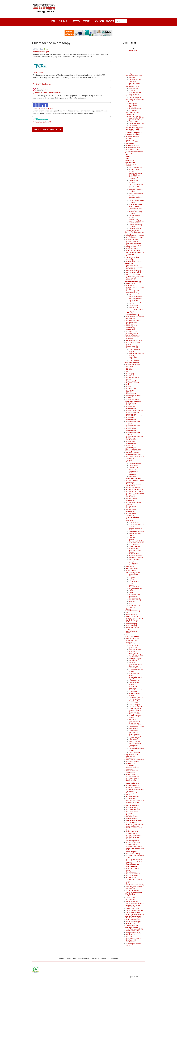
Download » (133, 51)
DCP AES (132, 90)
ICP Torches (133, 111)
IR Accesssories (131, 285)
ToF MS (128, 397)
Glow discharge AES (135, 92)
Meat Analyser (133, 651)
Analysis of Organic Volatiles (135, 716)
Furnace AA (132, 81)
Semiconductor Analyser (134, 683)
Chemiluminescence (132, 331)
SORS (128, 633)
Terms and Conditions (109, 958)
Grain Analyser (133, 666)
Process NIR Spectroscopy (135, 493)
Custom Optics (134, 581)
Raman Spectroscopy (132, 611)
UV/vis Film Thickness (133, 907)
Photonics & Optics (132, 517)
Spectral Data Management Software (136, 220)
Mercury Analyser (134, 741)
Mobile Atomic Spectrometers (131, 404)
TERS (128, 635)
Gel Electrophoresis (132, 837)
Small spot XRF (131, 940)
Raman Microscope (132, 627)
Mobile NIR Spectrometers (135, 416)
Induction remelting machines (132, 803)
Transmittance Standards (134, 151)
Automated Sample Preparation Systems (133, 786)
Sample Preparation (132, 784)
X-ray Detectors (134, 565)
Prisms (131, 603)
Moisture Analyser (135, 668)
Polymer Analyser (134, 699)
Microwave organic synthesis (132, 812)
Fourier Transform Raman (135, 618)
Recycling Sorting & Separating (135, 678)
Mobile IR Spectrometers (134, 410)
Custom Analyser (134, 734)
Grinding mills (130, 798)
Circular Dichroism (132, 462)
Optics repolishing (135, 600)
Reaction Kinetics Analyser (134, 674)
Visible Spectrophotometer (135, 914)
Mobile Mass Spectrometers (131, 407)
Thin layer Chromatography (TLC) (135, 856)
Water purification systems (135, 824)
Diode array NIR (134, 305)
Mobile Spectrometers (133, 401)
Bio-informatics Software (134, 170)
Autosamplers (130, 791)
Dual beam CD (133, 465)
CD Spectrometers (135, 464)
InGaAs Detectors (135, 546)
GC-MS (128, 372)
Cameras (129, 519)
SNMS (128, 883)
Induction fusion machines (135, 800)
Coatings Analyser (135, 721)
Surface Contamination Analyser (136, 750)
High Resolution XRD (133, 920)
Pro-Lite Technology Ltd (42, 84)
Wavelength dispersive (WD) (133, 944)
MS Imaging (130, 374)
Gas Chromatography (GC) (135, 848)
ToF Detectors (133, 563)
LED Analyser (133, 657)
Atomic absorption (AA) (134, 76)
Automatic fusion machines (135, 789)
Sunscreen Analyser (135, 743)
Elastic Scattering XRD (133, 918)
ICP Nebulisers (133, 105)
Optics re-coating (134, 598)
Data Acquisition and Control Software (135, 174)
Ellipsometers (130, 756)
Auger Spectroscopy (133, 868)
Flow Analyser (133, 730)
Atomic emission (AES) (133, 87)
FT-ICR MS (129, 370)
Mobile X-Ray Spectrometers (131, 439)
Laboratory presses (132, 806)
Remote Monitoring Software (135, 213)
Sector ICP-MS (133, 122)
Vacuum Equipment (132, 782)
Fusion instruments (132, 796)
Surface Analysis (131, 866)
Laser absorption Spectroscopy (131, 323)
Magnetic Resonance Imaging (133, 343)
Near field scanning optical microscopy (135, 253)
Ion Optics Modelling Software (135, 190)
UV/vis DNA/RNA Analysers (135, 903)
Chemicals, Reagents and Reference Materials (134, 133)
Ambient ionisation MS (133, 364)
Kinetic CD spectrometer (133, 470)
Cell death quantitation (136, 644)
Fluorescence (129, 263)
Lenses (131, 591)
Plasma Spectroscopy (133, 451)
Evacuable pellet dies (133, 793)
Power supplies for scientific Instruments (133, 775)
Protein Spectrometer (136, 690)
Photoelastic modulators (133, 474)
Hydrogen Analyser (135, 659)
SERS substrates (131, 631)
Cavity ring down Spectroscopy (131, 327)
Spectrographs (131, 780)
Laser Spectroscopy (132, 315)
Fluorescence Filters (132, 265)
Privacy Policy (83, 958)
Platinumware (130, 815)
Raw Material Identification (133, 687)
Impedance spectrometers (135, 760)
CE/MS (128, 368)
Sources (129, 609)
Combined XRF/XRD (132, 931)
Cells (130, 576)
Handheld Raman (132, 620)
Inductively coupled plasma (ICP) (135, 100)
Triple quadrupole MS (133, 399)
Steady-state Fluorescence (135, 276)
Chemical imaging (132, 241)
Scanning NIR (133, 300)
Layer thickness (131, 872)
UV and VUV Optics (135, 605)
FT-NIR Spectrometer (136, 309)
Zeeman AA (133, 85)
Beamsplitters (133, 574)
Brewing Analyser (134, 714)
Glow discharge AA (135, 83)
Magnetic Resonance (132, 335)
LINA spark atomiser (133, 874)
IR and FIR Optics (134, 587)
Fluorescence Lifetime (133, 272)
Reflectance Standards (133, 149)
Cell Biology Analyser (136, 706)
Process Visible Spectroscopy (131, 510)
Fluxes (128, 795)
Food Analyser (133, 703)
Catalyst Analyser (134, 705)
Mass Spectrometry (132, 362)
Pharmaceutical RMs (133, 147)
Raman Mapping (131, 625)
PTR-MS (129, 392)
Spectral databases (132, 230)
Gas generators (131, 758)
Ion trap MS (130, 375)
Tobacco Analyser (135, 752)
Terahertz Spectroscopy (134, 892)
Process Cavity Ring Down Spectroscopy (135, 481)
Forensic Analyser (134, 701)
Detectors (129, 521)
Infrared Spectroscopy (133, 282)
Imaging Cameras (132, 239)
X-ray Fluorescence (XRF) (134, 929)
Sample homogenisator (134, 820)
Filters (131, 583)
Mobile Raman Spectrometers (131, 430)
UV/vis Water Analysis (133, 912)
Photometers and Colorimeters (132, 772)
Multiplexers (133, 596)
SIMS (128, 881)
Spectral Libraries (134, 223)
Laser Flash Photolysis (133, 320)
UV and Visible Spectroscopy (130, 895)
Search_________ (121, 21)
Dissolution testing (132, 638)
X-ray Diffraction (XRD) (133, 916)
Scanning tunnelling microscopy (132, 259)
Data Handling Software (133, 178)
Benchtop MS (130, 366)
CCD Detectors (134, 522)
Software (129, 166)
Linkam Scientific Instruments (44, 108)
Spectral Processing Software (135, 225)
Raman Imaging (131, 624)
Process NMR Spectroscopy (130, 496)
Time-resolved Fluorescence (131, 279)
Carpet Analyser (134, 712)
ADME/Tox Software (135, 168)
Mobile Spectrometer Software (133, 422)
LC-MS (128, 379)
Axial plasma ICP (134, 103)
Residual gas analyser (133, 396)
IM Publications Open (41, 51)
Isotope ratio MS (131, 381)
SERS (128, 629)
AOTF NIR (132, 304)
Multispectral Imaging (133, 250)
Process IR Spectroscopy (134, 489)
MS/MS (128, 386)
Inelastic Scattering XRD (134, 922)
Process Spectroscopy (133, 478)
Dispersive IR (130, 283)
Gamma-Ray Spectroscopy (134, 232)
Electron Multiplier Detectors (135, 534)
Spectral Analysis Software (134, 216)
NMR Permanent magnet (134, 350)
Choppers (132, 578)
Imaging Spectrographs (134, 261)
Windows (132, 607)
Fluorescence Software (133, 274)
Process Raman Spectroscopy (131, 499)
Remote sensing (131, 256)
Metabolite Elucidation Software (136, 194)
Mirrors (131, 592)
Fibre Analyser (133, 728)
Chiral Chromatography (134, 835)
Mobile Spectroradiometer (135, 436)
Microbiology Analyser (136, 655)
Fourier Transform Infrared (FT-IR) (135, 288)
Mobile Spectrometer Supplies (133, 433)
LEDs (126, 155)
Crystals (131, 579)
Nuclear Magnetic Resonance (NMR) (132, 347)
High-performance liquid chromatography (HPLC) (134, 851)
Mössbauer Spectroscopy (134, 449)
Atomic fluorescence (133, 96)
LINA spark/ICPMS (132, 876)
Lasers (127, 158)
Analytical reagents (132, 136)
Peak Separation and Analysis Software (135, 205)
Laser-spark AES (134, 94)
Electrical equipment (133, 754)
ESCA (128, 870)
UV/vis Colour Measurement (131, 898)
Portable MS (130, 390)
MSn (127, 385)
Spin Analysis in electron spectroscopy (134, 887)
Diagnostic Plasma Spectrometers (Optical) (134, 453)
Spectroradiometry (132, 865)
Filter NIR (132, 311)
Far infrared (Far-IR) (132, 291)
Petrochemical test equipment (132, 768)
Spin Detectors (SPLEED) (134, 560)
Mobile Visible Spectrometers (131, 442)
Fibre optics (130, 567)
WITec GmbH (38, 72)
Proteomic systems (132, 778)
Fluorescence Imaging (133, 271)
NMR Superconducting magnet (136, 354)
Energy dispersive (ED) (133, 933)
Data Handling (130, 162)
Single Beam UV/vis (132, 909)
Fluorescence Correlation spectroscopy (134, 268)
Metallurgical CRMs (132, 146)
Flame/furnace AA (135, 79)
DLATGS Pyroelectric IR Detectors (136, 525)
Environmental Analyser (136, 727)
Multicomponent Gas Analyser (136, 670)
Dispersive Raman (132, 616)
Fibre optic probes (132, 568)
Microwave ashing (132, 808)
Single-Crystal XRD (132, 925)
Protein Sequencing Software (135, 209)
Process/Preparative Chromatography (133, 843)
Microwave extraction (133, 809)
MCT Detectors (134, 548)
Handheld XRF (130, 934)
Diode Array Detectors (136, 532)
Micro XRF (129, 936)
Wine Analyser (133, 745)
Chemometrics (131, 164)
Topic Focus (99, 21)
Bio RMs (129, 138)
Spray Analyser (133, 739)
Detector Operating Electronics (135, 529)
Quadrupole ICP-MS (135, 120)
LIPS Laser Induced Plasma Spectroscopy (135, 457)
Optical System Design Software (136, 202)
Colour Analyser (134, 723)
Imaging (128, 234)
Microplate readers (132, 762)
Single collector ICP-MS (136, 123)
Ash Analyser (133, 719)
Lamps (127, 157)
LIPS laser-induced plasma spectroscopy (135, 317)
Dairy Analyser (133, 732)
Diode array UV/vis (132, 901)
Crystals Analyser (134, 738)
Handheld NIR (133, 307)
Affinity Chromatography (134, 846)
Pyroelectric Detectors (136, 557)
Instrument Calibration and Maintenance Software (136, 186)
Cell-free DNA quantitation (133, 647)
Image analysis (131, 247)
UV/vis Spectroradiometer (134, 911)
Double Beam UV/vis (133, 905)
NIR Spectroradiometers (135, 295)
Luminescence (130, 329)
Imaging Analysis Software (135, 236)
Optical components (133, 572)
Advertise (110, 21)
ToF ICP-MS (133, 125)
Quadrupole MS (131, 394)
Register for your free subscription (132, 62)
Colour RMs (130, 140)
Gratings (131, 585)
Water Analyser (134, 747)
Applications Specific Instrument (133, 641)
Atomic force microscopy (134, 237)
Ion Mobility (129, 313)
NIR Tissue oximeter (135, 298)
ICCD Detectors (134, 545)
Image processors (132, 248)
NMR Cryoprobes (134, 359)
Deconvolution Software (133, 181)
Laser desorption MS (133, 377)
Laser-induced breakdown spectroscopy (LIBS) (134, 128)
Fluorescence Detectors (133, 538)
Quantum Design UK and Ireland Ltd (47, 93)
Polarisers (132, 602)
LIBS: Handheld (134, 131)
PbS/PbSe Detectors (135, 556)
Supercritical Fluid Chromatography (132, 832)
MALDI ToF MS (131, 388)
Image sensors (131, 570)
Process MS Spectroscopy (135, 491)
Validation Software (135, 228)
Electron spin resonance (134, 340)
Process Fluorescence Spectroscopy (133, 485)
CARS (128, 613)
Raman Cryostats (132, 614)
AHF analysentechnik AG (42, 122)
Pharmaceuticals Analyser (134, 694)
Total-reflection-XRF (133, 890)
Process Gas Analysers (133, 488)
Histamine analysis (135, 649)
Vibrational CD (133, 477)
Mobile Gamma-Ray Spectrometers (132, 413)
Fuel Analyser (133, 660)
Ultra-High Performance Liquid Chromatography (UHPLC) (134, 861)
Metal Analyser (134, 653)
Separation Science (132, 826)
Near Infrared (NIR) (132, 293)
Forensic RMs (130, 144)
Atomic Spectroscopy (132, 74)
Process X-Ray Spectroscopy (131, 514)
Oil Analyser (133, 692)
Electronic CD (133, 467)
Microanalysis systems (133, 938)
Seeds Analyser (134, 681)
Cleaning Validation (135, 710)
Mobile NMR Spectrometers (131, 419)
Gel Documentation (135, 664)
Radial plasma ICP (135, 109)
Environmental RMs (132, 142)
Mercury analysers (135, 98)
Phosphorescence (132, 333)
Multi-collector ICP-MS (136, 118)
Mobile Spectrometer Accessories (133, 426)
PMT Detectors (134, 554)
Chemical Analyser (135, 708)
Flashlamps (129, 153)
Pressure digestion (132, 817)
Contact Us (95, 958)
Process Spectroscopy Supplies (133, 503)
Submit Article (71, 958)
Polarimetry (129, 460)
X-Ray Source (129, 160)
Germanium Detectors (136, 543)
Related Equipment (132, 637)
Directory (75, 21)
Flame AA (132, 77)
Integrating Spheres (135, 589)
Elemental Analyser (135, 725)
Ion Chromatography (133, 853)
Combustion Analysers (136, 736)
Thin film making (131, 822)
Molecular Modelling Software (135, 198)
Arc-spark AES (133, 88)
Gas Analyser (133, 662)
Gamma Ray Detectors (136, 541)
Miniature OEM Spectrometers (131, 764)
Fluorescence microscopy (134, 243)
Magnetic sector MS (133, 383)
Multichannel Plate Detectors (135, 551)
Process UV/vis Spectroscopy (131, 507)
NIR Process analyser (136, 302)
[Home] (44, 8)
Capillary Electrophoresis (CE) (134, 829)
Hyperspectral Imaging (133, 245)
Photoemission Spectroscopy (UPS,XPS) (134, 878)
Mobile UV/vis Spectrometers (131, 446)
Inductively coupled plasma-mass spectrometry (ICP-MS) (133, 114)
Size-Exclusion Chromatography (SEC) (133, 840)
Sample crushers (131, 819)
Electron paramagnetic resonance (133, 338)
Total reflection (131, 942)
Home (53, 21)
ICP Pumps (132, 107)
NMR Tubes (133, 357)
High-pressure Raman (133, 622)
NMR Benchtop (134, 361)
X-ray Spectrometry (132, 927)
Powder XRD (130, 923)
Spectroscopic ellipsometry (135, 885)
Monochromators (135, 594)
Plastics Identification (136, 697)
